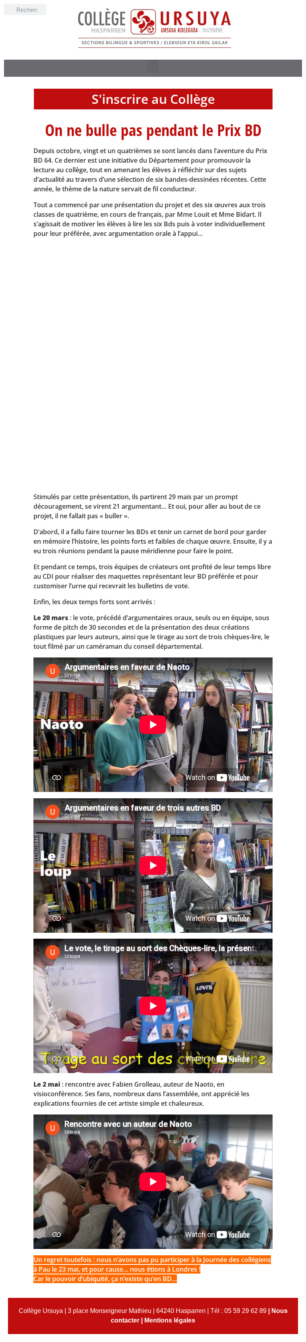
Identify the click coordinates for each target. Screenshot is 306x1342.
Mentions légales (169, 1320)
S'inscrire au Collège (153, 98)
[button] (153, 66)
